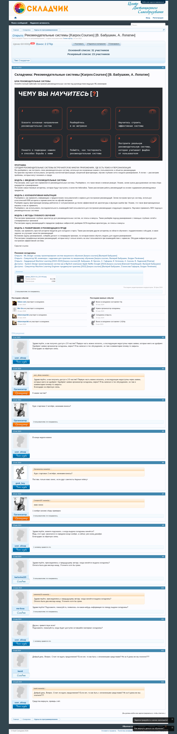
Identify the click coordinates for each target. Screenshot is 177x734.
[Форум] (15, 18)
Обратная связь (129, 726)
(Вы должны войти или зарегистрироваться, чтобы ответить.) (143, 713)
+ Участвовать (79, 44)
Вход (148, 18)
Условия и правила (108, 731)
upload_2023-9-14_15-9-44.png (35, 277)
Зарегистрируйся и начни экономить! (151, 720)
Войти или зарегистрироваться (153, 2)
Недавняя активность (40, 23)
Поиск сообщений (19, 23)
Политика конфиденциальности (130, 731)
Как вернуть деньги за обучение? (149, 728)
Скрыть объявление (172, 719)
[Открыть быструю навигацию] (164, 30)
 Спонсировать (114, 44)
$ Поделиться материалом (96, 44)
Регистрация (158, 18)
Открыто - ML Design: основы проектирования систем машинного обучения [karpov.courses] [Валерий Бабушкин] (66, 256)
